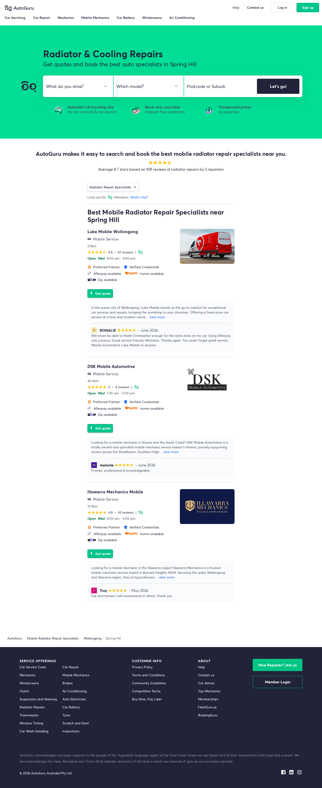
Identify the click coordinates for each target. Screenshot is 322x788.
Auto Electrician (74, 699)
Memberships (208, 699)
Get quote (100, 293)
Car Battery (71, 707)
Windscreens (29, 683)
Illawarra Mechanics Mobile (115, 492)
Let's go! (278, 86)
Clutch (24, 691)
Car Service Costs (33, 667)
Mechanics (27, 675)
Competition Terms (146, 691)
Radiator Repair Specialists (110, 187)
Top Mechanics (209, 691)
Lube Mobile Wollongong (112, 231)
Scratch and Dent (75, 723)
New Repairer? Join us (277, 664)
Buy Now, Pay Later (147, 699)
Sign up (308, 7)
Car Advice (206, 683)
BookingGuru (208, 715)
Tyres (66, 715)
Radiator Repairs (32, 707)
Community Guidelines (149, 683)
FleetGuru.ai (207, 707)
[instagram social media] (299, 771)
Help (201, 667)
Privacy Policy (142, 667)
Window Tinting (31, 723)
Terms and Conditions (148, 675)
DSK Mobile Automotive (111, 366)
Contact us (206, 675)
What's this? (139, 197)
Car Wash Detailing (34, 731)
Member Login (277, 681)
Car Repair (70, 667)
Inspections (70, 731)
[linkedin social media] (291, 771)
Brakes (67, 683)
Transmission (29, 715)
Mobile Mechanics (75, 675)
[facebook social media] (283, 771)
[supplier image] (207, 246)
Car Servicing (15, 17)
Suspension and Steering (38, 699)
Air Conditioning (74, 691)
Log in (282, 7)
